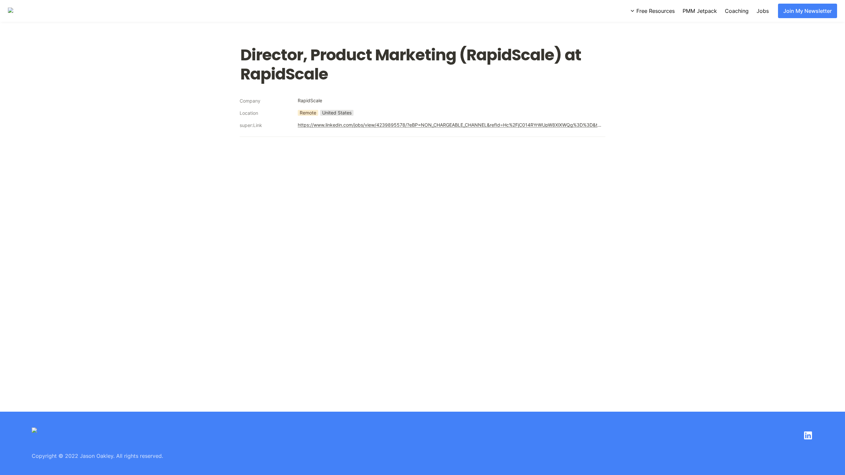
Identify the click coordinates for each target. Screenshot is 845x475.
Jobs (763, 11)
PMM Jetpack (700, 11)
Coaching (737, 11)
